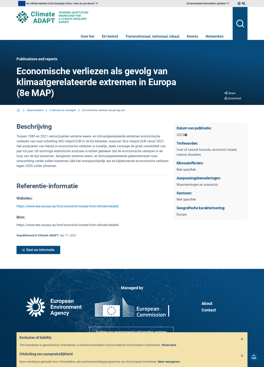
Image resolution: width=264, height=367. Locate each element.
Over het (87, 36)
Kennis (192, 36)
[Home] (18, 110)
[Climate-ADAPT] (122, 17)
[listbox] (58, 3)
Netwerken (215, 36)
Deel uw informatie (40, 250)
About (207, 303)
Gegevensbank (35, 110)
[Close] (242, 339)
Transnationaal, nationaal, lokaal (152, 36)
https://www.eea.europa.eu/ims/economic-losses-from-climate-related (67, 206)
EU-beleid (110, 36)
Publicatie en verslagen (63, 110)
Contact (209, 310)
